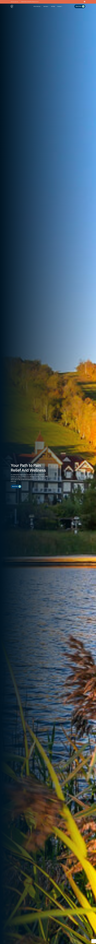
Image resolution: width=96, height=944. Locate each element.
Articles (53, 6)
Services (45, 6)
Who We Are (36, 6)
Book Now (78, 6)
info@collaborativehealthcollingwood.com (30, 1)
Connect (59, 6)
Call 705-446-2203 (14, 1)
